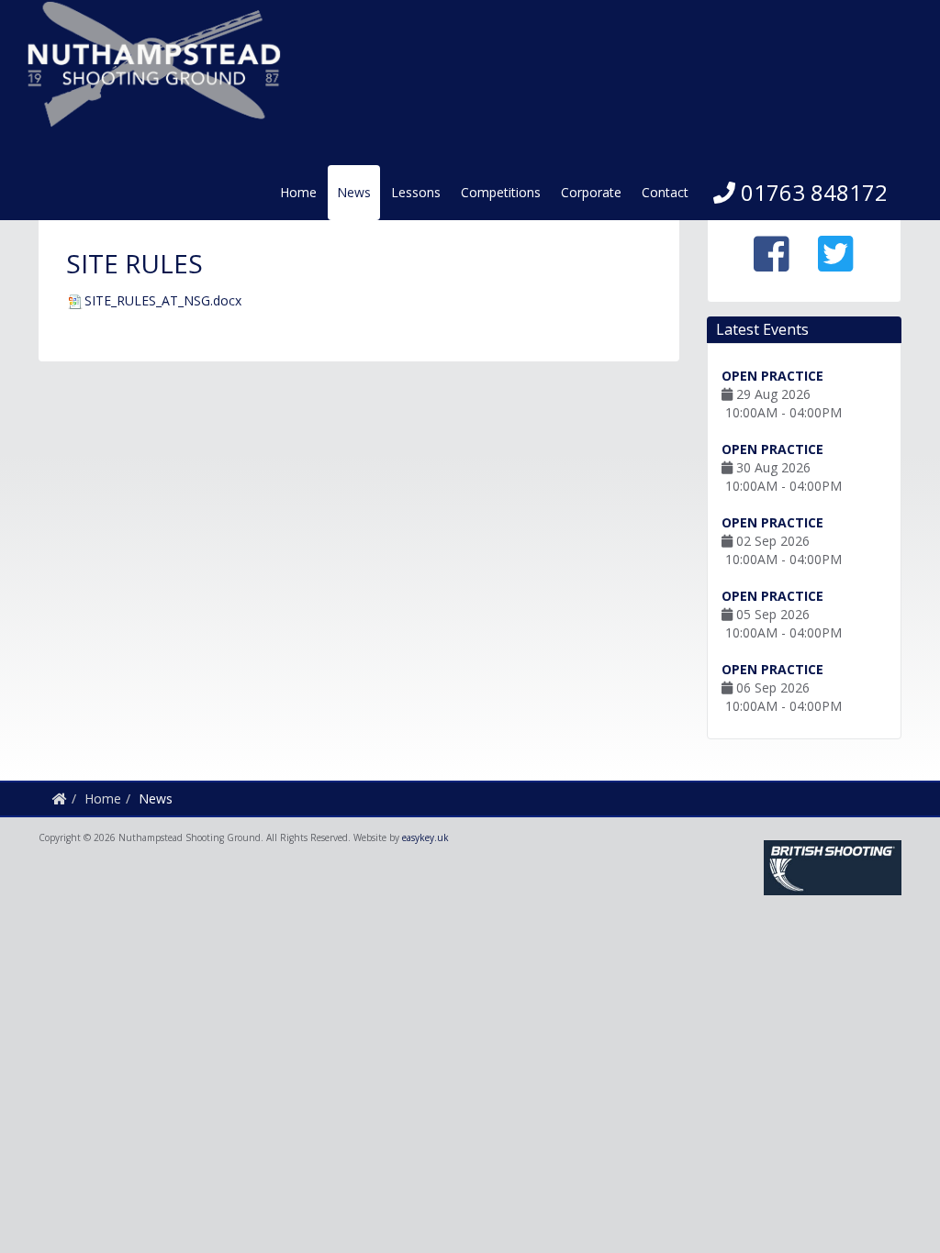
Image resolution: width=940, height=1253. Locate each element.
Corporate (591, 192)
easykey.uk (425, 837)
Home (298, 192)
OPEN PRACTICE (772, 375)
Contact (665, 192)
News (354, 192)
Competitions (501, 192)
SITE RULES (134, 263)
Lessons (416, 192)
